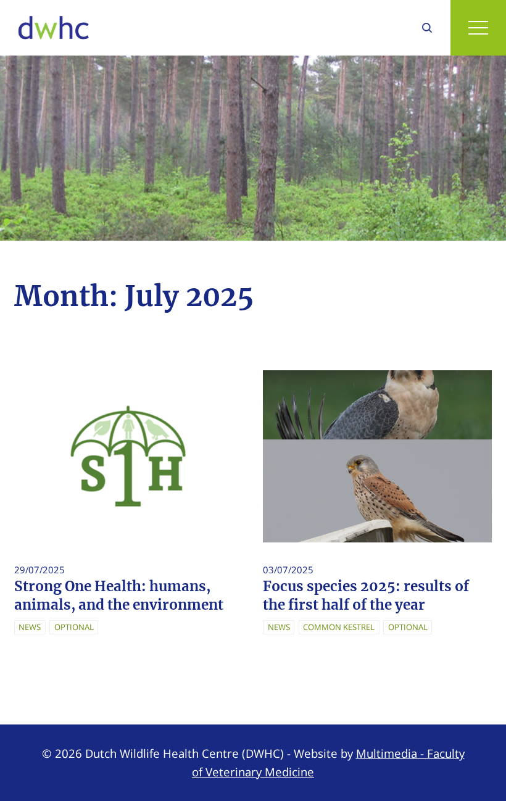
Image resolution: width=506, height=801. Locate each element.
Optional (74, 627)
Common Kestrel (339, 627)
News (30, 627)
